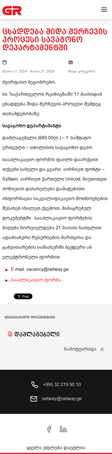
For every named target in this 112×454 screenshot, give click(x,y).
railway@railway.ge (61, 399)
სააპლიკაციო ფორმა (36, 280)
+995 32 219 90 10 (61, 384)
